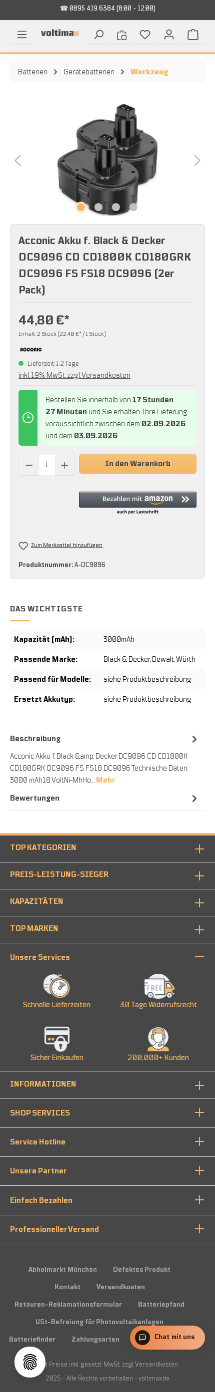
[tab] (105, 759)
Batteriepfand (161, 1305)
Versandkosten (120, 1287)
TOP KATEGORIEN (43, 847)
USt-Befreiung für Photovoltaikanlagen (100, 1322)
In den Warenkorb (137, 463)
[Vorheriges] (17, 160)
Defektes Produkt (141, 1270)
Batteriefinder (32, 1340)
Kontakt (67, 1287)
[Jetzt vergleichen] (121, 34)
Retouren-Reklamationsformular (68, 1305)
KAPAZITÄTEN (37, 901)
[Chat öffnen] (166, 1340)
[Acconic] (31, 348)
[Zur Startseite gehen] (60, 36)
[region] (107, 160)
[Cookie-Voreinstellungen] (30, 1362)
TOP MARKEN (34, 928)
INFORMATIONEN (43, 1084)
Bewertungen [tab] (35, 798)
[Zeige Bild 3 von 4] (116, 207)
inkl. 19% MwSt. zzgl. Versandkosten (74, 375)
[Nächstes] (197, 160)
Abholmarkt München (62, 1270)
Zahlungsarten (96, 1340)
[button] (137, 504)
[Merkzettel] (145, 34)
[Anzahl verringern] (29, 465)
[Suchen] (98, 34)
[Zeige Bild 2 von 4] (98, 207)
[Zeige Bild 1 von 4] (81, 207)
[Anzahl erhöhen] (65, 465)
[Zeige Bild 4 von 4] (134, 207)
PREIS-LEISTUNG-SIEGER (59, 874)
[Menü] (22, 34)
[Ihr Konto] (169, 34)
